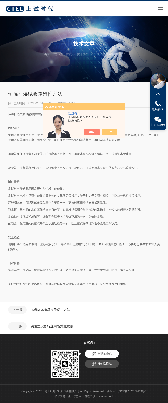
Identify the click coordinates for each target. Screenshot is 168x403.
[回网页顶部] (158, 94)
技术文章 (83, 54)
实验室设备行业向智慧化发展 (52, 326)
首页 (69, 54)
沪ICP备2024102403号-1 (132, 391)
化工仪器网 (74, 396)
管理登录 (90, 396)
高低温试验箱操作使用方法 (50, 309)
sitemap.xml (106, 396)
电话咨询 (157, 109)
